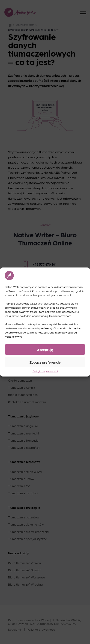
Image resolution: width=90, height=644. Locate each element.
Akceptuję (45, 349)
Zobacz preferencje (45, 362)
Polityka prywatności (45, 371)
